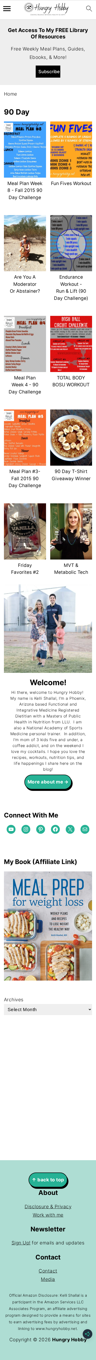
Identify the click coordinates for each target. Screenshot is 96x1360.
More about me (45, 782)
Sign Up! (21, 1243)
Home (10, 94)
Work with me (48, 1215)
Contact (48, 1271)
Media (48, 1279)
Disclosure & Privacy (48, 1206)
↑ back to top (48, 1180)
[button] (48, 72)
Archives (14, 1000)
